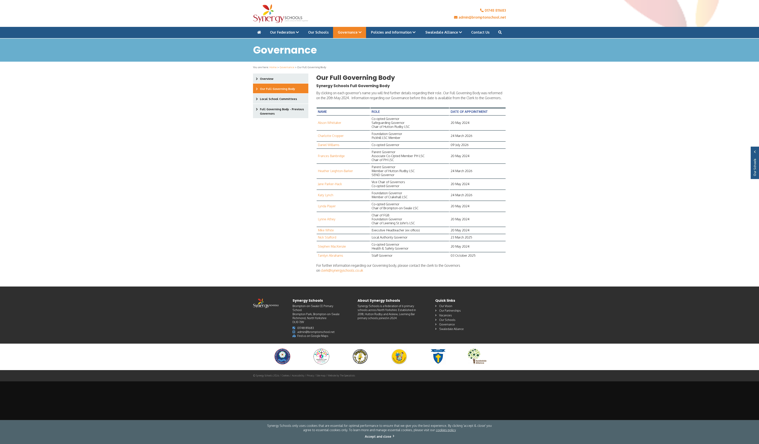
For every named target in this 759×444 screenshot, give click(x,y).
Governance (348, 32)
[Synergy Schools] (280, 13)
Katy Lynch (325, 195)
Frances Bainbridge (331, 156)
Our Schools (318, 32)
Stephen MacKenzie (332, 246)
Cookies (285, 375)
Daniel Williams (328, 145)
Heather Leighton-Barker (335, 171)
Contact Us (480, 32)
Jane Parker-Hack (330, 184)
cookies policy (446, 430)
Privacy (310, 375)
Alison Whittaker (329, 123)
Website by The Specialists (341, 375)
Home (273, 67)
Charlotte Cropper (331, 136)
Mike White (326, 230)
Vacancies (445, 315)
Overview (266, 78)
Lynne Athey (326, 219)
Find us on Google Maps (312, 335)
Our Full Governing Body (277, 88)
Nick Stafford (327, 237)
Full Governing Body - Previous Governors (282, 111)
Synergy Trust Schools (755, 163)
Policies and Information (392, 32)
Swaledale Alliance (442, 32)
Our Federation (283, 32)
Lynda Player (327, 206)
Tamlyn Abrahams (330, 255)
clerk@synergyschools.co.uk (342, 270)
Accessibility (298, 375)
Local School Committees (278, 99)
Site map (320, 375)
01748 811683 (495, 10)
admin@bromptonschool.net (482, 17)
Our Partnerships (450, 310)
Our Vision (445, 306)
